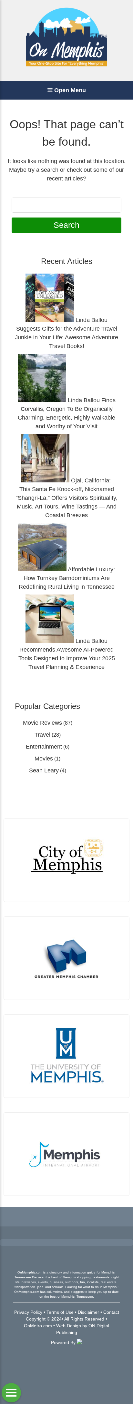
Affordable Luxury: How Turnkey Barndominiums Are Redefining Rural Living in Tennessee (67, 578)
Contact (111, 1312)
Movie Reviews (42, 723)
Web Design (68, 1325)
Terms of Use (60, 1312)
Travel (42, 734)
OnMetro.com (38, 1325)
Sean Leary (44, 770)
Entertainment (44, 746)
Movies (44, 758)
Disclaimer (88, 1312)
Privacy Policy (28, 1312)
